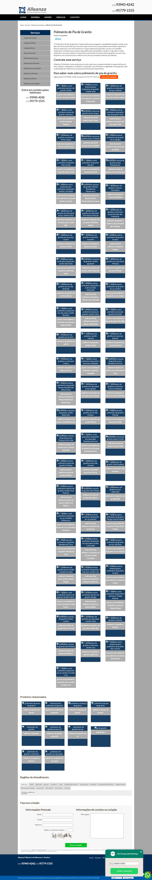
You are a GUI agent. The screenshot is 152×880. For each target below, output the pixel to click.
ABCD (32, 784)
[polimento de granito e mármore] (31, 752)
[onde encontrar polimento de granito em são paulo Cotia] (115, 112)
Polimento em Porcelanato (32, 68)
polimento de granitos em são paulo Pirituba (115, 269)
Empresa (35, 17)
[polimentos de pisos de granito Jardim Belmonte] (66, 412)
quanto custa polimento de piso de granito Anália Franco (66, 604)
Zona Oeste (58, 788)
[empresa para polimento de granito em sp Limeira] (115, 286)
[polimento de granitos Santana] (115, 618)
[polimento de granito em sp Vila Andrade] (66, 286)
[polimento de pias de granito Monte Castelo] (66, 618)
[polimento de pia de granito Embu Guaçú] (90, 112)
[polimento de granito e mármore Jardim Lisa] (90, 645)
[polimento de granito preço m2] (54, 728)
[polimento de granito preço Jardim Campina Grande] (66, 569)
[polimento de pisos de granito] (31, 704)
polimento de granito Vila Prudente (115, 469)
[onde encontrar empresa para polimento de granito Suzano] (115, 569)
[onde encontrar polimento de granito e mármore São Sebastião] (90, 286)
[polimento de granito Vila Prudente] (115, 463)
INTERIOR (93, 784)
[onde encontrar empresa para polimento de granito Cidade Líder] (90, 88)
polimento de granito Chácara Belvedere (115, 195)
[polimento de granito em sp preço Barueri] (115, 335)
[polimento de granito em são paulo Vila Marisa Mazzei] (90, 213)
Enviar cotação (76, 845)
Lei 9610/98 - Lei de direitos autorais (47, 851)
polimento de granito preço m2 (54, 734)
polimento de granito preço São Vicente (90, 471)
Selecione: (24, 784)
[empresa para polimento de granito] (54, 704)
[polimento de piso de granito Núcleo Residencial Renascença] (90, 187)
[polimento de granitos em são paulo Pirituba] (115, 261)
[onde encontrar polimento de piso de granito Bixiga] (90, 594)
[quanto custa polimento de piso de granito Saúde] (66, 88)
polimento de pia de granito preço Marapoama (115, 170)
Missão (48, 17)
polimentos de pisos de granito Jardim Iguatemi (90, 269)
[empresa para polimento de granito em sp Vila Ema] (115, 542)
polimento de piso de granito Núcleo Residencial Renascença (91, 198)
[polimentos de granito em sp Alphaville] (115, 489)
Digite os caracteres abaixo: (54, 830)
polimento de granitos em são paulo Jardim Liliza (90, 626)
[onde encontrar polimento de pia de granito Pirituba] (66, 463)
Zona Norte (49, 788)
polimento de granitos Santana (115, 625)
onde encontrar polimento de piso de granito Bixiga (90, 604)
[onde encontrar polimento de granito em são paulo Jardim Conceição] (90, 542)
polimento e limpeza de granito (77, 711)
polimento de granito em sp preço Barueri (115, 343)
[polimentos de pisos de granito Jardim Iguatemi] (90, 261)
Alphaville (39, 784)
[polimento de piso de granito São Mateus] (90, 489)
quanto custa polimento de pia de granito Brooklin (115, 319)
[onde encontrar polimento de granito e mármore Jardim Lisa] (90, 569)
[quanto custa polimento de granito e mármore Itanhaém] (90, 361)
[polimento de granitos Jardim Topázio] (90, 335)
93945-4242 (125, 4)
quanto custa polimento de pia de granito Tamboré (66, 121)
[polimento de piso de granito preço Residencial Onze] (115, 361)
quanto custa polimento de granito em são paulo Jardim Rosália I (66, 322)
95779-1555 (125, 10)
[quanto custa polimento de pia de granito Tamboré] (66, 112)
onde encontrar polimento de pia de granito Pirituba (66, 472)
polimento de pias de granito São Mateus (66, 652)
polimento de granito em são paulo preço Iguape (91, 394)
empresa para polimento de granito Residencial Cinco (66, 551)
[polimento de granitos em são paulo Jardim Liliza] (90, 618)
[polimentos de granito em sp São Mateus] (90, 412)
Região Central (120, 784)
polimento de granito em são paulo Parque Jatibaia (115, 95)
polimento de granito (31, 733)
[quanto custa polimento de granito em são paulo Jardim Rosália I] (66, 311)
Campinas (54, 784)
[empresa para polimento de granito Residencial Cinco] (66, 542)
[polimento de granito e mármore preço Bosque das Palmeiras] (115, 213)
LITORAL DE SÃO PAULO (106, 784)
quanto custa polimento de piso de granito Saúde (66, 95)
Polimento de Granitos (31, 58)
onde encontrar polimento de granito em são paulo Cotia (115, 121)
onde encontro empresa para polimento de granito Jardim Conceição (65, 198)
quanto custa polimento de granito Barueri (90, 170)
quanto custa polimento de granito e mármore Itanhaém (90, 370)
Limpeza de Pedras (30, 43)
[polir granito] (100, 728)
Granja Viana (84, 784)
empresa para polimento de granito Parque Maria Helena (115, 526)
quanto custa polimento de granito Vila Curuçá (66, 170)
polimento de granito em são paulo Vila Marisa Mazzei (91, 222)
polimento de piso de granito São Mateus (90, 496)
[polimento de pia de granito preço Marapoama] (115, 162)
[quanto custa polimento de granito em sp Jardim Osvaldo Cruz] (66, 671)
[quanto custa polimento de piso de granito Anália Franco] (66, 594)
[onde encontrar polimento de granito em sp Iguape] (115, 137)
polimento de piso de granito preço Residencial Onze (115, 370)
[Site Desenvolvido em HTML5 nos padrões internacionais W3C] (116, 878)
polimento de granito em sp (78, 734)
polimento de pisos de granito (31, 711)
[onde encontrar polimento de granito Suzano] (115, 237)
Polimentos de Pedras (31, 73)
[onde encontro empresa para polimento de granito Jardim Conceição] (66, 187)
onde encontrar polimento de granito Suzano (115, 246)
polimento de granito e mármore (31, 759)
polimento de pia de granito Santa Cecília (115, 444)
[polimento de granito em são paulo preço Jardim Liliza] (66, 213)
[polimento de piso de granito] (100, 704)
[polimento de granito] (31, 728)
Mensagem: (85, 814)
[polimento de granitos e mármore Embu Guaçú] (66, 137)
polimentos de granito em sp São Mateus (90, 420)
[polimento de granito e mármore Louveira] (90, 237)
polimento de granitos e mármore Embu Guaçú (66, 145)
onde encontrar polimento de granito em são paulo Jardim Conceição (91, 554)
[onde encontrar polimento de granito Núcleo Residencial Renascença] (66, 386)
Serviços (60, 17)
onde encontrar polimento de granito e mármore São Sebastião (90, 297)
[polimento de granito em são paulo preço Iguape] (90, 386)
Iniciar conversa (124, 871)
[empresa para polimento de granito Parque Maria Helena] (115, 516)
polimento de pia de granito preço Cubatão (90, 144)
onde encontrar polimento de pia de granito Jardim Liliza (90, 321)
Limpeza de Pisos (29, 48)
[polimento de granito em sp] (77, 728)
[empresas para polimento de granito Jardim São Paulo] (66, 261)
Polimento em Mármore (31, 63)
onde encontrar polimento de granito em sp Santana (91, 526)
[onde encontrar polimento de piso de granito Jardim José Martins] (66, 489)
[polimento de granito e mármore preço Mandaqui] (115, 386)
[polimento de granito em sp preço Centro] (66, 237)
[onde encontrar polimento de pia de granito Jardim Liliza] (90, 311)
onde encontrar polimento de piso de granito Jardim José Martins (66, 501)
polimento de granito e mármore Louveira (90, 245)
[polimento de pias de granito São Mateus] (66, 645)
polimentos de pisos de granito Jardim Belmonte (66, 420)
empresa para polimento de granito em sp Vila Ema (115, 550)
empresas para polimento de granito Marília (115, 420)
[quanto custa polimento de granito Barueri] (90, 162)
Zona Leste (40, 788)
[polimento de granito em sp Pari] (66, 335)
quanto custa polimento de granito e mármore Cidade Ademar (115, 605)
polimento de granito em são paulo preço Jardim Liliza (66, 222)
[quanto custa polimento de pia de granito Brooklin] (115, 311)
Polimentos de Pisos (30, 78)
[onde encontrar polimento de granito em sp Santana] (90, 516)
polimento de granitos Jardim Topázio (90, 343)
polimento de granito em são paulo (54, 759)
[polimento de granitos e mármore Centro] (66, 361)
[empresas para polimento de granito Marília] (115, 412)
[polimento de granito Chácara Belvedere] (115, 187)
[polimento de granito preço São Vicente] (90, 463)
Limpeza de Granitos (30, 38)
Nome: (40, 814)
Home (23, 17)
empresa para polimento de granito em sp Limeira (115, 294)
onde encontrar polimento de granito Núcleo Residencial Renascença (66, 398)
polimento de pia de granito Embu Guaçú (90, 118)
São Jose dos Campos (28, 788)
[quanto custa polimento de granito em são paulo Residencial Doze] (90, 437)
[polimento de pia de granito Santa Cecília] (115, 437)
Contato (75, 17)
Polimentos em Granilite (31, 84)
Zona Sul (67, 788)
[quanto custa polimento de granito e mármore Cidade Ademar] (115, 594)
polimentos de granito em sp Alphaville (115, 497)
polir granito (100, 732)
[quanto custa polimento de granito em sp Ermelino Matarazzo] (66, 516)
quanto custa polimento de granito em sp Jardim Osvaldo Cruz (66, 682)
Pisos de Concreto (30, 53)
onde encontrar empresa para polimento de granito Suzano (115, 580)
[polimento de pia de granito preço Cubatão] (90, 137)
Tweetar (58, 39)
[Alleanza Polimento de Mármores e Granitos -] (32, 7)
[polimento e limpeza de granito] (77, 704)
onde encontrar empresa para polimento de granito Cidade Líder (90, 98)
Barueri (46, 784)
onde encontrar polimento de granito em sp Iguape (115, 146)
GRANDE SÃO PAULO (71, 784)
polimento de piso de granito (100, 711)
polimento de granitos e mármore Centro (66, 369)
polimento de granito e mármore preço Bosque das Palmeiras (115, 223)
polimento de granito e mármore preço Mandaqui (115, 394)
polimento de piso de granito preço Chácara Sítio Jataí (66, 447)
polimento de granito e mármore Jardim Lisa (90, 653)
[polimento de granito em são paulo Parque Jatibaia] (115, 88)
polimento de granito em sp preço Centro (66, 245)
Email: (40, 820)
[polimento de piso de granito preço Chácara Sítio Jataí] (66, 437)
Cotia (60, 784)
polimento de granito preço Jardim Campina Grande (66, 579)
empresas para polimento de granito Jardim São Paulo (66, 270)
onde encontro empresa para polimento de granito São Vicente (115, 656)
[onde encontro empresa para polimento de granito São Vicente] (115, 645)
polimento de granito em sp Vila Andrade (66, 294)
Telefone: (39, 825)
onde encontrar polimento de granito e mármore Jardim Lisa (90, 579)
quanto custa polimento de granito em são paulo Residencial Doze (90, 448)
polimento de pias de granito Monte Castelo (65, 626)
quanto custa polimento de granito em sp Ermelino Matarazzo (65, 527)
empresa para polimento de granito (54, 711)
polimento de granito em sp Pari (66, 342)
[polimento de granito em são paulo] (54, 752)
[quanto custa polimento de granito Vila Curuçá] (66, 162)
